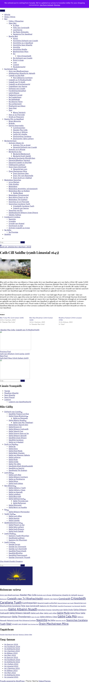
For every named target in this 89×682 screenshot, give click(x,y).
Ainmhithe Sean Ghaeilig (22, 45)
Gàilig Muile (63, 612)
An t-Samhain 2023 (12, 651)
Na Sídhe (7, 230)
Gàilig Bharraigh (57, 610)
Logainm (7, 399)
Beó (5, 19)
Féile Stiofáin (14, 184)
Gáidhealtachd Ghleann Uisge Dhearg (23, 212)
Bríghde (12, 123)
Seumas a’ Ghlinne (20, 132)
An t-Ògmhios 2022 (12, 668)
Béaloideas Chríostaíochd (19, 195)
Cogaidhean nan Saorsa (18, 86)
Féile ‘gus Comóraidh (21, 27)
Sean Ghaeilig (9, 395)
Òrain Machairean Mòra (18, 171)
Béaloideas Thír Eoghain (18, 199)
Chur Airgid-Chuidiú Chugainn (11, 561)
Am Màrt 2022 (10, 673)
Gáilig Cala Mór (67, 616)
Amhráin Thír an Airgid (21, 145)
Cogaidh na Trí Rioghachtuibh (20, 80)
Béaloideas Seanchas (12, 180)
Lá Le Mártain (14, 182)
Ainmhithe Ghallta (20, 49)
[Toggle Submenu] (27, 416)
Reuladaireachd (19, 67)
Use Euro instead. (47, 5)
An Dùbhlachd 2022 (12, 662)
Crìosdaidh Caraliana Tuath (23, 206)
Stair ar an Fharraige (17, 115)
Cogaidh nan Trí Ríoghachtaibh (27, 330)
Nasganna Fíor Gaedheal (22, 34)
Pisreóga (2, 634)
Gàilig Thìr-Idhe (35, 617)
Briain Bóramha (15, 121)
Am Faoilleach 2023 (12, 659)
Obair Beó (12, 23)
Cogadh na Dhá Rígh (16, 75)
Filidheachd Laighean (17, 165)
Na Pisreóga (13, 232)
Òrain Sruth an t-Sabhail (22, 178)
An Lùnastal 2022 (11, 666)
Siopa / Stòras (9, 17)
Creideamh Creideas (12, 217)
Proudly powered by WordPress (12, 681)
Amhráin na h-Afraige (17, 149)
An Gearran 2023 (11, 657)
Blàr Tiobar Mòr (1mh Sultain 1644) (12, 318)
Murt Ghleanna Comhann (23, 78)
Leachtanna (17, 30)
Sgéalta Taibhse (15, 215)
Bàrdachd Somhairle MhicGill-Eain (22, 158)
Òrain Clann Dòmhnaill (17, 167)
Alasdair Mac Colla (20, 130)
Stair (10, 110)
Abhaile (7, 14)
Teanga (7, 391)
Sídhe (30, 634)
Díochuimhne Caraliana (22, 136)
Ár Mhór (16, 25)
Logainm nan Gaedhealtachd (20, 402)
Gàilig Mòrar (75, 613)
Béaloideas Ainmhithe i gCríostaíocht (23, 189)
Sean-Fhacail (9, 397)
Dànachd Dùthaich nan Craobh (25, 147)
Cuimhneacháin (19, 128)
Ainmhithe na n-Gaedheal (23, 43)
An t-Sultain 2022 (11, 664)
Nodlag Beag (18, 193)
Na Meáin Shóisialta (21, 32)
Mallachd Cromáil (15, 95)
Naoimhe (12, 219)
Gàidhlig (7, 234)
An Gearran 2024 (11, 644)
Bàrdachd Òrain (10, 141)
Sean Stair (13, 108)
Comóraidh (64, 598)
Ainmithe (16, 47)
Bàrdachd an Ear (15, 152)
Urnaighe (12, 221)
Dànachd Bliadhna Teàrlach (19, 160)
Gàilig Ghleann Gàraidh (19, 612)
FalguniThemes (44, 681)
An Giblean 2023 (11, 653)
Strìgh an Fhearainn (16, 117)
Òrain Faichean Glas (21, 173)
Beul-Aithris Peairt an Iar (18, 197)
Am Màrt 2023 (10, 655)
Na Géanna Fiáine (16, 101)
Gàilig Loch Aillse (50, 613)
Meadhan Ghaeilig (11, 393)
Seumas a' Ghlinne (24, 634)
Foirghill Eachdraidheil (17, 91)
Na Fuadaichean (15, 97)
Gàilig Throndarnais (21, 616)
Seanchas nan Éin (15, 210)
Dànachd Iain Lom (20, 169)
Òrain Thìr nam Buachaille (23, 175)
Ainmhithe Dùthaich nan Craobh (25, 41)
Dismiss (57, 5)
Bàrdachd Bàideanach (21, 154)
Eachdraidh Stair (10, 69)
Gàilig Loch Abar (37, 613)
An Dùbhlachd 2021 (12, 675)
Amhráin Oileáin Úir (16, 143)
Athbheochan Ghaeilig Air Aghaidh (22, 73)
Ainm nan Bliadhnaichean (19, 71)
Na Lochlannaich (15, 104)
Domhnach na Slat (16, 226)
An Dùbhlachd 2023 (12, 649)
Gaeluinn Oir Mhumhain (49, 606)
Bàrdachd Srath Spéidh (22, 156)
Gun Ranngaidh (76, 606)
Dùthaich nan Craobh (17, 88)
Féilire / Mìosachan (16, 21)
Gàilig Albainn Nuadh (22, 609)
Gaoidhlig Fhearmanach (65, 606)
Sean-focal (15, 634)
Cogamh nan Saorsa (21, 208)
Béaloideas (13, 186)
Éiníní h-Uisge (18, 60)
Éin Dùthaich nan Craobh (22, 58)
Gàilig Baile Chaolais (45, 610)
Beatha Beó (13, 36)
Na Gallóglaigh (14, 99)
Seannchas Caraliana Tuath (19, 204)
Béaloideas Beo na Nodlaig (19, 191)
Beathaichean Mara (20, 51)
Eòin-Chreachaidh (24, 56)
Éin (14, 54)
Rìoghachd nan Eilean (17, 106)
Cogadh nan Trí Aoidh (17, 82)
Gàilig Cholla (68, 609)
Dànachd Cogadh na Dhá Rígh (20, 162)
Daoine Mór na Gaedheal (14, 119)
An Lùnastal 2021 (11, 677)
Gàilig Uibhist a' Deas (48, 616)
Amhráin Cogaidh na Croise (19, 228)
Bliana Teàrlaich (19, 112)
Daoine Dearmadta (16, 125)
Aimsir (15, 38)
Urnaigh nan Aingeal (16, 223)
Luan (15, 62)
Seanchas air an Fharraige (19, 202)
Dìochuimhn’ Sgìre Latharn (23, 138)
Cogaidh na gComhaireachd (19, 84)
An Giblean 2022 (11, 670)
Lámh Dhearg (14, 93)
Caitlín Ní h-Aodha (20, 134)
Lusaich (16, 64)
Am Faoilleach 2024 (12, 646)
